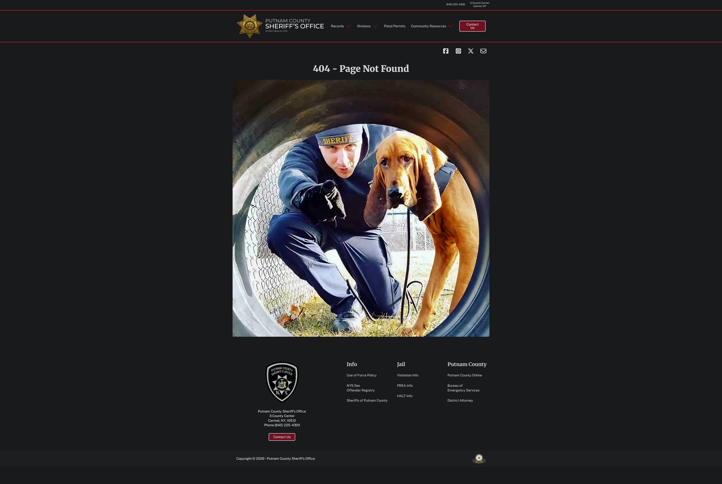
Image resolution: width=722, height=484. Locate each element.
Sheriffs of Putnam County (367, 400)
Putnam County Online (464, 375)
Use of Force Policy (362, 375)
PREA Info (405, 386)
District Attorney (460, 400)
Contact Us (472, 26)
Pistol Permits (394, 26)
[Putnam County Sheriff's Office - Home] (280, 26)
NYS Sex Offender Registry (361, 388)
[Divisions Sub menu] (375, 26)
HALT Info (405, 396)
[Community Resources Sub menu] (451, 26)
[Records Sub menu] (349, 26)
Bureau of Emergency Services (463, 388)
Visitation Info (407, 375)
